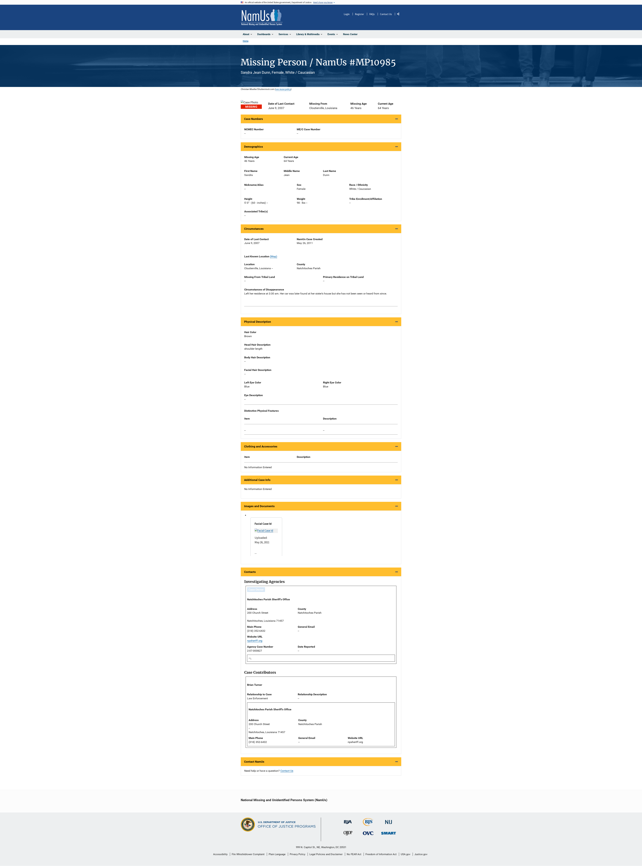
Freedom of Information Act (381, 854)
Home (245, 41)
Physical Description (257, 321)
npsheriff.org (254, 640)
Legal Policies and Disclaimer (326, 854)
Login (347, 14)
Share (399, 14)
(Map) (273, 256)
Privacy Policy (297, 854)
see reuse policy (283, 89)
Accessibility (220, 854)
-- (245, 430)
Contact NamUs (254, 761)
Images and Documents (259, 506)
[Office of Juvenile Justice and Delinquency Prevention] (348, 834)
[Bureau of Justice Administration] (348, 820)
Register (359, 14)
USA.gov (405, 854)
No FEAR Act (354, 854)
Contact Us (386, 14)
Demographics (253, 146)
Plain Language (277, 854)
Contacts (250, 572)
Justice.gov (420, 854)
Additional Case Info (257, 480)
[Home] (262, 17)
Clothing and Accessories (260, 446)
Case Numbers (253, 119)
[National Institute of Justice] (388, 820)
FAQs (372, 14)
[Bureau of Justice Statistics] (368, 824)
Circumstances (254, 228)
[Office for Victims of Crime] (368, 833)
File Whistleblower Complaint (248, 854)
